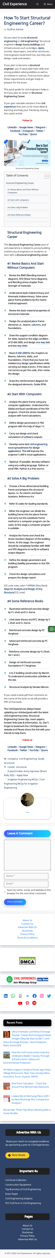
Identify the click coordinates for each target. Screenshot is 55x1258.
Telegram (40, 127)
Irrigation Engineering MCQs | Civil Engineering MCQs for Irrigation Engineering (24, 783)
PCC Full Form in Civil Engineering (23, 1203)
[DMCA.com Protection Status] (27, 964)
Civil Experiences (24, 1253)
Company (13, 759)
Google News (26, 127)
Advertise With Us (27, 927)
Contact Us (27, 924)
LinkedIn (12, 127)
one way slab (43, 342)
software (28, 437)
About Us (27, 920)
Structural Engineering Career (19, 183)
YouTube (23, 134)
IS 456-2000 (21, 353)
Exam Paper (11, 1194)
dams (41, 48)
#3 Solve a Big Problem (18, 207)
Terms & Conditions (27, 937)
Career (11, 767)
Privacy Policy (27, 934)
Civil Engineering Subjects (18, 1198)
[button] (37, 4)
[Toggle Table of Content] (46, 176)
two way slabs (20, 345)
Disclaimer (27, 930)
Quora (33, 134)
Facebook (15, 131)
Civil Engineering (28, 759)
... (27, 811)
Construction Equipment (18, 1184)
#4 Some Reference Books (19, 215)
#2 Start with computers (18, 200)
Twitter (39, 131)
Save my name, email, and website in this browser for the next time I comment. (29, 892)
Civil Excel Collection (15, 1180)
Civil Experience (15, 4)
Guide (41, 759)
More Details (18, 1155)
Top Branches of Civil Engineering (23, 1189)
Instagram (28, 131)
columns (36, 324)
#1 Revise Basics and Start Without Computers (23, 191)
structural (9, 763)
